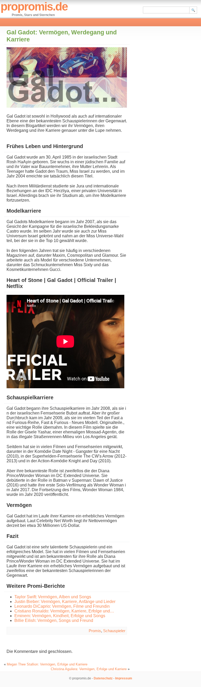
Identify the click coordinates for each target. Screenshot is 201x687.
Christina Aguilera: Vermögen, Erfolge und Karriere (89, 669)
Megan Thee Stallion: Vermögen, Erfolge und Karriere (47, 664)
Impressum (123, 678)
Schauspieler (114, 630)
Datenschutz (103, 678)
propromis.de (34, 6)
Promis (95, 630)
